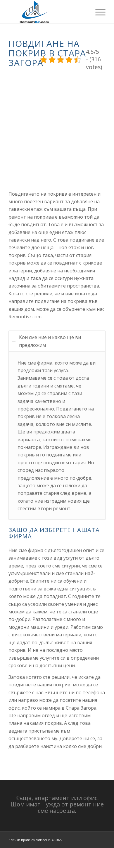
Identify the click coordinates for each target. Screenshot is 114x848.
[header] (47, 12)
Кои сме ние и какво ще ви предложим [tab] (50, 341)
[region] (57, 435)
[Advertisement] (57, 129)
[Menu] (97, 12)
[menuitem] (97, 12)
